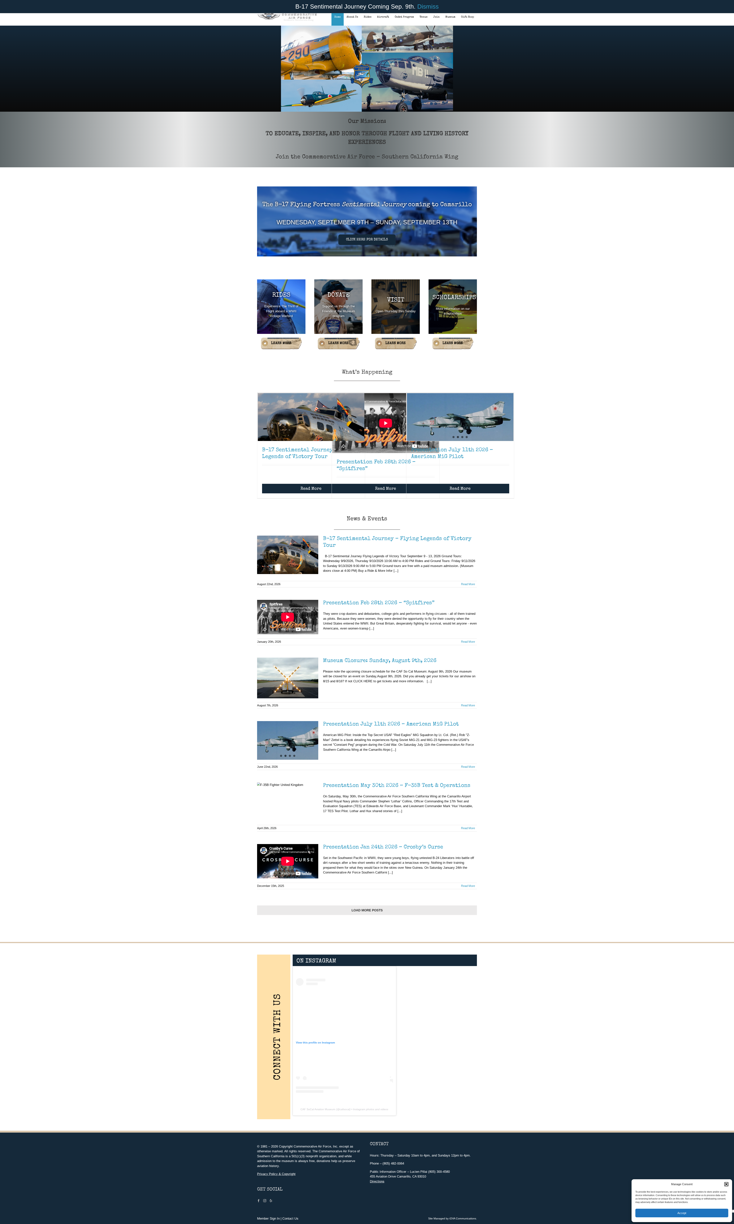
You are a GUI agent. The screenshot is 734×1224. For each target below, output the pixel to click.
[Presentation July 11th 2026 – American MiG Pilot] (460, 428)
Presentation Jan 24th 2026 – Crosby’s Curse (383, 847)
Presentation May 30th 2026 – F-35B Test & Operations (396, 785)
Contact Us (290, 1218)
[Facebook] (258, 1200)
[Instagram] (264, 1200)
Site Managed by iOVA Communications (452, 1218)
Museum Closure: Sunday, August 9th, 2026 (379, 661)
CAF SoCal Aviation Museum (317, 1109)
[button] (726, 1184)
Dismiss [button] (428, 6)
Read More (311, 489)
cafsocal (345, 1109)
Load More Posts (367, 910)
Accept (681, 1213)
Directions (377, 1181)
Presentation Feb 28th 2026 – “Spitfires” (378, 603)
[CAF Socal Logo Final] (287, 14)
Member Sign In (268, 1218)
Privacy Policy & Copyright (276, 1174)
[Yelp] (270, 1200)
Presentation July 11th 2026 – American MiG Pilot (391, 724)
